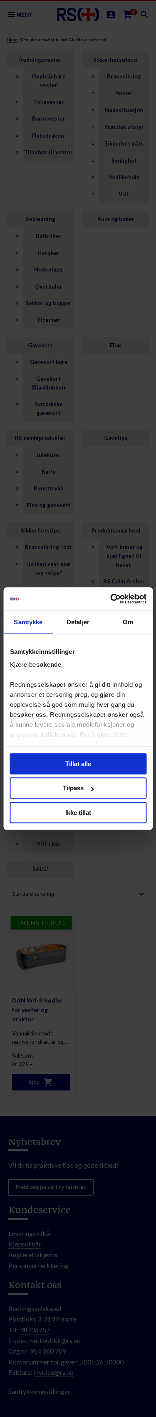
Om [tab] (128, 622)
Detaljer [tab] (78, 622)
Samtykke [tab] (28, 622)
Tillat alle (78, 763)
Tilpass (73, 787)
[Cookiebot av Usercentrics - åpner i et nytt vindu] (111, 598)
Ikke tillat (78, 812)
